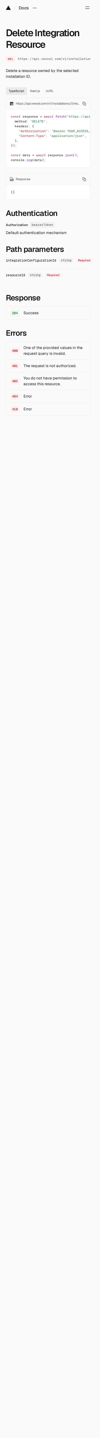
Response (23, 298)
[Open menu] (87, 7)
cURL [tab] (50, 91)
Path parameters (35, 249)
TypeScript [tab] (16, 91)
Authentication (31, 213)
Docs (24, 8)
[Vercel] (8, 8)
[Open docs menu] (34, 8)
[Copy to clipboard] (84, 103)
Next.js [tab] (35, 91)
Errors (16, 333)
